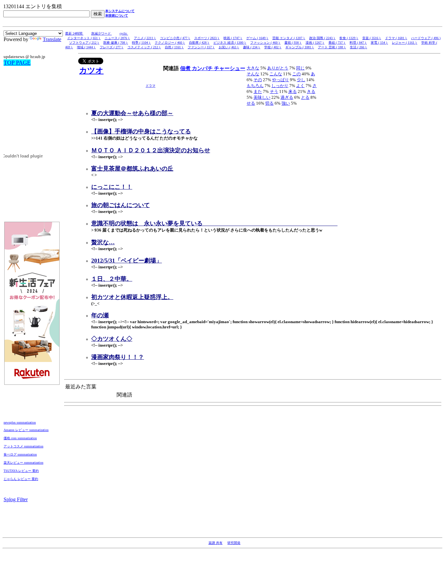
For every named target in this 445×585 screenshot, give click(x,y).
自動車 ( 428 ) (199, 42)
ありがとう (277, 68)
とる (305, 97)
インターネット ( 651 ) (84, 38)
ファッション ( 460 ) (265, 42)
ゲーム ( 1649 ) (257, 38)
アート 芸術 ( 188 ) (332, 47)
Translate (52, 39)
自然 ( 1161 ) (174, 47)
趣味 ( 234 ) (251, 47)
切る (269, 103)
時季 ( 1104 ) (141, 42)
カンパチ (203, 68)
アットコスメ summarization (23, 446)
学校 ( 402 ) (272, 47)
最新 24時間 (74, 33)
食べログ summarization (20, 454)
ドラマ (150, 85)
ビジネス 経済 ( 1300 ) (229, 42)
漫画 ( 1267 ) (315, 42)
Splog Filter (16, 499)
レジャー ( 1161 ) (404, 42)
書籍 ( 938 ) (293, 42)
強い (285, 103)
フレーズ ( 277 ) (111, 47)
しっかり (279, 85)
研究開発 (233, 543)
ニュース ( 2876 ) (117, 38)
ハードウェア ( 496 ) (425, 38)
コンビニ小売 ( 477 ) (175, 38)
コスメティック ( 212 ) (144, 47)
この (296, 73)
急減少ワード (101, 33)
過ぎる (286, 97)
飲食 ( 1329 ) (348, 38)
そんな (253, 73)
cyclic (124, 33)
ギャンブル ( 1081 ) (299, 47)
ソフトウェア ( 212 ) (84, 42)
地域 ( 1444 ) (86, 47)
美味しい (261, 97)
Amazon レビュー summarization (26, 430)
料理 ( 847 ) (358, 42)
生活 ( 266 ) (358, 47)
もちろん (255, 85)
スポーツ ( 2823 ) (207, 38)
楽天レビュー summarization (23, 462)
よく (300, 85)
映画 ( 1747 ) (232, 38)
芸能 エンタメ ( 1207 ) (288, 38)
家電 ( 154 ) (379, 42)
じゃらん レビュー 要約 (21, 479)
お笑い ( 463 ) (229, 47)
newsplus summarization (20, 422)
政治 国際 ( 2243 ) (322, 38)
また (257, 91)
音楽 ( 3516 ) (371, 38)
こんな (275, 73)
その (257, 79)
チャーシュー (229, 68)
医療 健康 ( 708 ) (115, 42)
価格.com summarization (20, 438)
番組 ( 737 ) (337, 42)
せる (251, 103)
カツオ (91, 70)
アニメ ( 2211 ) (145, 38)
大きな (253, 68)
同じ (300, 68)
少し (301, 79)
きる (311, 91)
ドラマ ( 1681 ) (396, 38)
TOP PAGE (17, 62)
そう (274, 91)
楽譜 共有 (215, 543)
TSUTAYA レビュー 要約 (21, 470)
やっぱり (280, 79)
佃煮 (186, 68)
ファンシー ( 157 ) (201, 47)
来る (292, 91)
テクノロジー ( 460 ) (170, 42)
